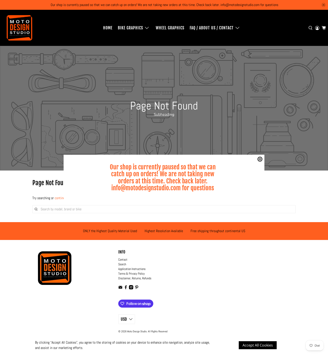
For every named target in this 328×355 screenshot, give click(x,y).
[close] (260, 159)
